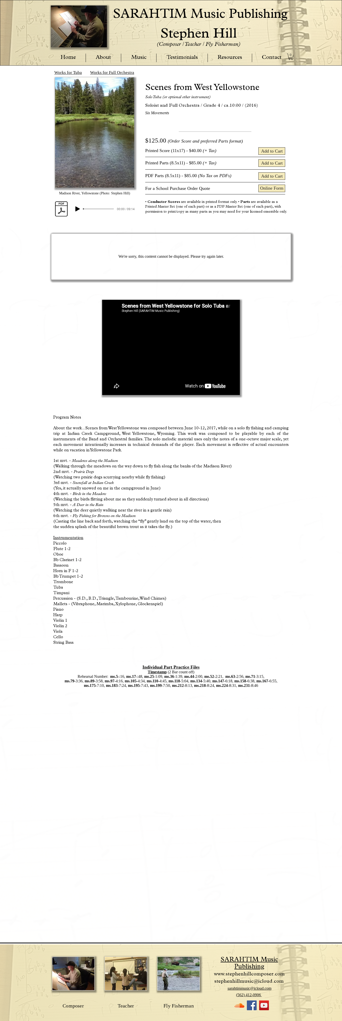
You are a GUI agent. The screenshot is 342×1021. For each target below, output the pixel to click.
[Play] (77, 208)
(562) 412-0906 (249, 995)
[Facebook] (252, 1005)
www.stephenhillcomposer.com (249, 974)
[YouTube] (264, 1005)
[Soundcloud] (239, 1005)
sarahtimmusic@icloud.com (249, 988)
